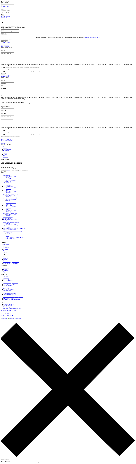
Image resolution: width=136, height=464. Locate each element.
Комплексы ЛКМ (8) (11, 184)
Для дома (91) (6, 175)
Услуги (5, 252)
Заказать (3, 73)
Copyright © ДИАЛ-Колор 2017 (8, 310)
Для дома (5, 276)
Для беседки (6, 279)
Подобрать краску (7, 306)
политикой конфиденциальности (92, 37)
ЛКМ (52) (8, 192)
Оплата (5, 269)
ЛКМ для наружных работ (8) (10, 225)
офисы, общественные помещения (14, 237)
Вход (2, 6)
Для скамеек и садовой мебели (10, 283)
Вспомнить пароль (5, 16)
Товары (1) (8, 220)
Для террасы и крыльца (9, 284)
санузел (8, 233)
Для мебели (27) (7, 178)
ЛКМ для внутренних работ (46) (11, 222)
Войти (2, 14)
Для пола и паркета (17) (9, 186)
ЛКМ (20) (8, 181)
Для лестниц (6, 286)
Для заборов (6, 288)
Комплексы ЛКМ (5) (11, 224)
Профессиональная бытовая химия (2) (12, 231)
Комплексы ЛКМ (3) (11, 195)
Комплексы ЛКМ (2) (11, 199)
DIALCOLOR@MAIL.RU (7, 315)
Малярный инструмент (9, 298)
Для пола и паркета (8, 280)
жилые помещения (10, 238)
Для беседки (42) (7, 182)
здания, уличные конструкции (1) (14, 234)
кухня (7, 236)
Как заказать (6, 268)
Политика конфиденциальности (11, 262)
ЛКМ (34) (8, 185)
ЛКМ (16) (8, 204)
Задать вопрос (6, 271)
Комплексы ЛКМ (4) (11, 187)
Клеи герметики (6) (8, 217)
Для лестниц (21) (7, 205)
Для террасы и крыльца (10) (10, 198)
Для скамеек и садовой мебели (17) (11, 194)
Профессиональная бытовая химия (11, 299)
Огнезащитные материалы (9, 293)
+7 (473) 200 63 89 (5, 313)
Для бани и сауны (7, 281)
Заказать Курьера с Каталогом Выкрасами (10, 136)
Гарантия (5, 249)
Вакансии (5, 259)
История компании (8, 257)
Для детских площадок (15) (10, 213)
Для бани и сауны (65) (8, 190)
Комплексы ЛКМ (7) (11, 180)
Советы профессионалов (7, 140)
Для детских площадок (8, 289)
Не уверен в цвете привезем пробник (12, 308)
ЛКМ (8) (8, 200)
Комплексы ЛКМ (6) (11, 210)
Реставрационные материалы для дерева (13, 297)
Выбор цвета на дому (6, 75)
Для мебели (6, 278)
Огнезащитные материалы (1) (10, 219)
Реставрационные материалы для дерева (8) (14, 228)
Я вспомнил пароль (5, 42)
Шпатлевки (6, 292)
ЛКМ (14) (8, 196)
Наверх (2, 320)
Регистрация (6, 6)
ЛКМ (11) (8, 211)
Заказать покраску (5, 106)
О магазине (6, 247)
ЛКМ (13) (8, 189)
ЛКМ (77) (8, 177)
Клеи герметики (7, 290)
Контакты (5, 250)
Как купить (6, 244)
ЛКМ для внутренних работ (10, 294)
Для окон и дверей (7, 285)
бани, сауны (9, 232)
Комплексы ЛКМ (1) (11, 203)
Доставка (5, 246)
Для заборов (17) (7, 209)
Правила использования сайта (10, 263)
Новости (5, 258)
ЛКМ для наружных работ (9, 295)
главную (9, 170)
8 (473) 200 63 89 (5, 45)
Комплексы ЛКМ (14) (11, 176)
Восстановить (4, 41)
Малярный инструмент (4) (9, 229)
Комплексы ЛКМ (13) (11, 191)
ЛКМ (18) (8, 208)
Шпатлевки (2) (7, 218)
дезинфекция (9, 239)
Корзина (3, 143)
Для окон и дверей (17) (8, 201)
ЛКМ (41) (8, 223)
